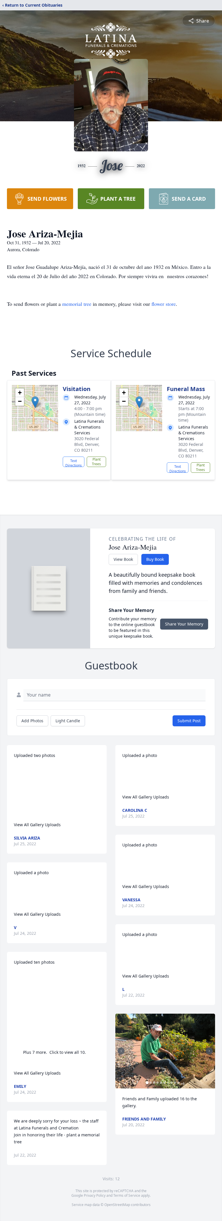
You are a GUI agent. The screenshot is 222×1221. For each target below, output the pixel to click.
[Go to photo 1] (147, 1082)
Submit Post (189, 720)
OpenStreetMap (117, 1204)
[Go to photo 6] (164, 1083)
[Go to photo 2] (150, 1083)
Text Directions (73, 462)
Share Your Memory (184, 624)
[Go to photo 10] (178, 1083)
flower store (163, 303)
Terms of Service (126, 1195)
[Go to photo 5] (161, 1083)
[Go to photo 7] (168, 1083)
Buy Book (155, 559)
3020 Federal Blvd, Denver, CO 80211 (86, 444)
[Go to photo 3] (154, 1083)
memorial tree (76, 303)
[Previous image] (121, 1050)
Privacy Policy (95, 1195)
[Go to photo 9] (175, 1083)
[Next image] (209, 1050)
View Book (123, 559)
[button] (35, 402)
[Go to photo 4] (157, 1083)
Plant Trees (96, 461)
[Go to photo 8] (171, 1083)
